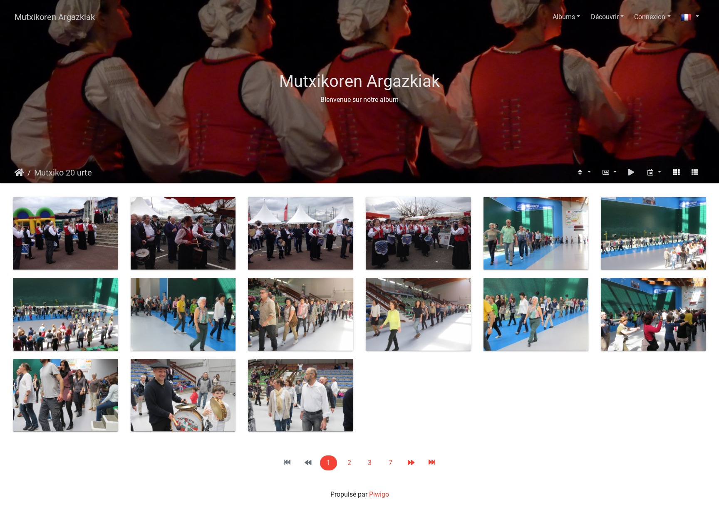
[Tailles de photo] (609, 172)
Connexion (649, 17)
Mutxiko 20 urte (63, 173)
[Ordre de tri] (583, 172)
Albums (564, 17)
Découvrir (605, 17)
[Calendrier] (654, 172)
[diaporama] (631, 172)
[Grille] (676, 172)
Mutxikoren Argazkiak (55, 17)
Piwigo (379, 494)
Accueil (19, 172)
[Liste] (694, 172)
